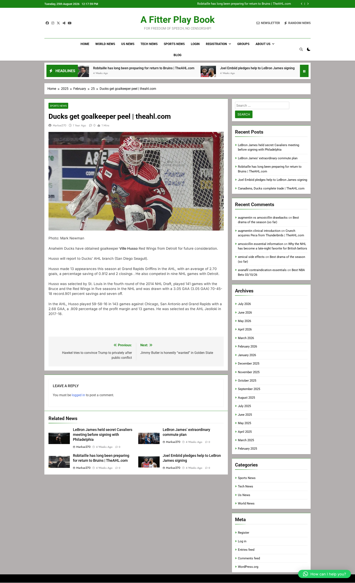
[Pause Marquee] (304, 71)
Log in (242, 541)
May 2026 (244, 321)
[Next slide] (308, 4)
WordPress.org (248, 567)
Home (85, 44)
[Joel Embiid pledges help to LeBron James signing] (179, 73)
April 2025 (245, 432)
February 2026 (247, 346)
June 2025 (245, 415)
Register (243, 533)
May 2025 (244, 423)
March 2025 (246, 440)
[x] (58, 23)
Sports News (174, 44)
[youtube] (70, 23)
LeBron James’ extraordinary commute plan (267, 158)
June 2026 (245, 312)
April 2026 (245, 329)
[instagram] (52, 23)
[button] (324, 574)
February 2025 (247, 448)
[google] (64, 23)
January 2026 (247, 355)
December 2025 (248, 363)
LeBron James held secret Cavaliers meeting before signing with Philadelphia (102, 435)
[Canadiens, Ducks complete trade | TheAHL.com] (279, 73)
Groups (243, 44)
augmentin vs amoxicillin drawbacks (263, 217)
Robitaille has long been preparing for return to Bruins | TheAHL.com (114, 68)
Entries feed (246, 550)
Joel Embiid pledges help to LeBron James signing (256, 4)
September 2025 (249, 389)
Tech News (149, 44)
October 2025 (247, 380)
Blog (177, 55)
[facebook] (47, 23)
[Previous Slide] (301, 4)
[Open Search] (301, 49)
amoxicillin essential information (260, 244)
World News (105, 44)
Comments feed (249, 558)
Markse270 (59, 125)
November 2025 (248, 372)
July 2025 (244, 406)
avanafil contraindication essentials (262, 270)
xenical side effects (251, 257)
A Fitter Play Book (178, 19)
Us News (127, 44)
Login (195, 44)
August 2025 (246, 397)
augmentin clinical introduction (259, 231)
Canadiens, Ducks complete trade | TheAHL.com (271, 188)
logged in (78, 395)
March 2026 (246, 338)
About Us (263, 44)
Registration (216, 44)
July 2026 (244, 304)
